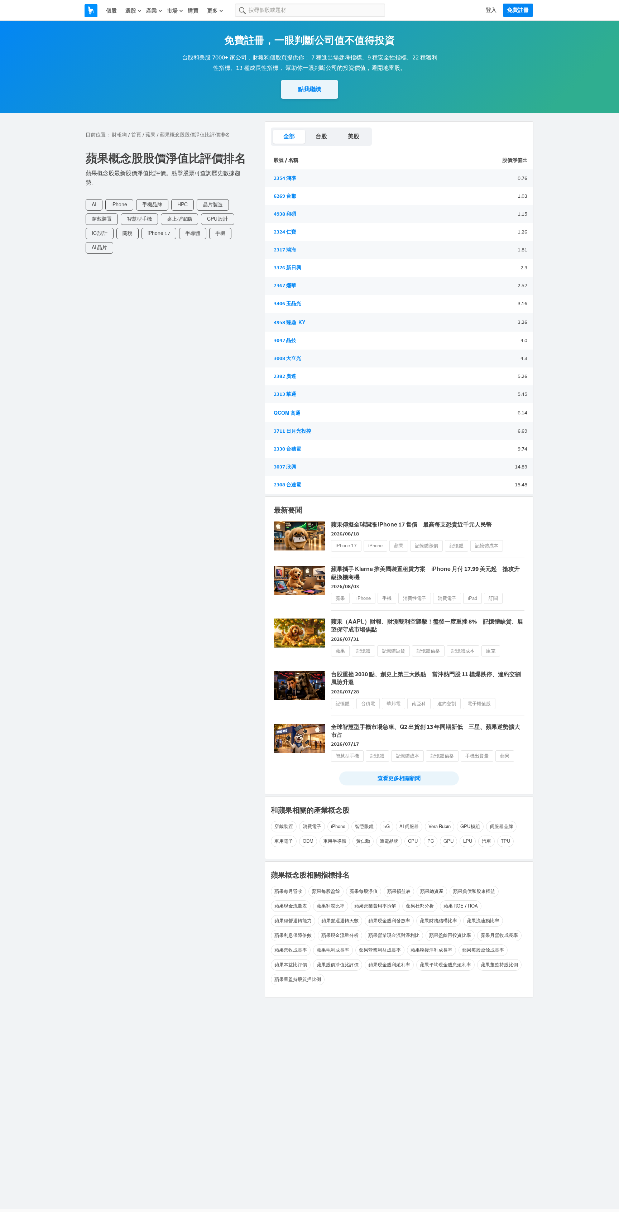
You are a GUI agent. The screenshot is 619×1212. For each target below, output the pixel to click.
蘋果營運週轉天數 (340, 920)
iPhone (119, 205)
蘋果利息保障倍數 (293, 935)
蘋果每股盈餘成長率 (483, 950)
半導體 (192, 233)
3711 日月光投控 (292, 431)
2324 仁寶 (285, 232)
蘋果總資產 (431, 891)
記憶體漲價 (426, 545)
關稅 (128, 233)
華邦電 (393, 703)
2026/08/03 (345, 586)
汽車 (486, 841)
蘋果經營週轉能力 (293, 920)
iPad (472, 598)
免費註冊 (518, 10)
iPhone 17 (159, 233)
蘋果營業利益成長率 (380, 950)
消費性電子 (414, 598)
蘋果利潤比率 (331, 906)
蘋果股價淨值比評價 (338, 964)
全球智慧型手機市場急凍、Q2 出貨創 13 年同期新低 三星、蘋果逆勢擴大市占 (425, 730)
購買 (193, 11)
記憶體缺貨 (393, 651)
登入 (491, 10)
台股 (321, 136)
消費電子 (447, 598)
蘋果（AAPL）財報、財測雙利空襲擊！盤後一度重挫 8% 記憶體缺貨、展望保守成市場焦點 (427, 625)
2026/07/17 (345, 744)
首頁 (136, 135)
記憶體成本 (486, 545)
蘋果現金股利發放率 (389, 920)
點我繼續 (309, 89)
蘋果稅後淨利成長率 (431, 950)
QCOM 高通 (287, 413)
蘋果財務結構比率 (438, 920)
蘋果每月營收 (288, 891)
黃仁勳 (363, 841)
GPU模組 (470, 826)
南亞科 (419, 703)
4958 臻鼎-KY (289, 322)
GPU (448, 841)
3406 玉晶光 (287, 303)
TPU (505, 841)
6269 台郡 (285, 196)
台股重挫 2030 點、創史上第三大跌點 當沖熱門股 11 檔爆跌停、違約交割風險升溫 (426, 678)
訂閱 (493, 598)
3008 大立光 (287, 358)
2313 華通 (285, 394)
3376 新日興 (287, 268)
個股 (111, 11)
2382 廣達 (285, 376)
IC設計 (99, 233)
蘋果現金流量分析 (340, 935)
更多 (212, 11)
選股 (130, 11)
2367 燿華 (285, 286)
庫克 (490, 651)
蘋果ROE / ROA (460, 906)
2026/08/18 (345, 534)
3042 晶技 (285, 340)
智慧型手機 (139, 219)
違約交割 (446, 703)
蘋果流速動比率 (483, 920)
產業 (151, 11)
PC (430, 841)
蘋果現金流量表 (290, 906)
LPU (467, 841)
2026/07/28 (345, 692)
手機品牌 (152, 205)
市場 (172, 11)
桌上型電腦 (179, 219)
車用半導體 (334, 841)
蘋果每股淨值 (364, 891)
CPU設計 (217, 219)
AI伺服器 (409, 826)
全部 (289, 136)
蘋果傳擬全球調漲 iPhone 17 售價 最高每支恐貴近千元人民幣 (411, 524)
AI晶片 (99, 248)
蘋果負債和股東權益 (474, 891)
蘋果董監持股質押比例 (297, 979)
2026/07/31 (345, 639)
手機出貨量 (477, 756)
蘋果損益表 (399, 891)
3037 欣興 (285, 467)
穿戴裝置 (102, 219)
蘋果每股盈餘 (326, 891)
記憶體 (457, 545)
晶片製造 (213, 205)
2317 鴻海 (285, 250)
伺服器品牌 (501, 826)
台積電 (368, 703)
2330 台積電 (287, 449)
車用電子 (283, 841)
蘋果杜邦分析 (420, 906)
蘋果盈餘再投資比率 (450, 935)
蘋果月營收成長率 (499, 935)
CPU (413, 841)
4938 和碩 (285, 214)
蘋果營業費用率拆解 (375, 906)
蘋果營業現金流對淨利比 (393, 935)
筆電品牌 (389, 841)
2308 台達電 (287, 485)
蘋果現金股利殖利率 (389, 964)
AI (94, 205)
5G (386, 826)
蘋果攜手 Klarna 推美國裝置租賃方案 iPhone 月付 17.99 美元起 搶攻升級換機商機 (425, 573)
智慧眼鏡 (364, 826)
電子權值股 (479, 703)
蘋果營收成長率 (290, 950)
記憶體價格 (428, 651)
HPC (182, 205)
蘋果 (150, 135)
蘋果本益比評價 (290, 964)
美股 (353, 136)
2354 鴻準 (285, 178)
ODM (308, 841)
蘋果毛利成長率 (333, 950)
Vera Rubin (439, 826)
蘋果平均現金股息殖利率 (445, 964)
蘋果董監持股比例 (499, 964)
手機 (220, 233)
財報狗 (119, 135)
